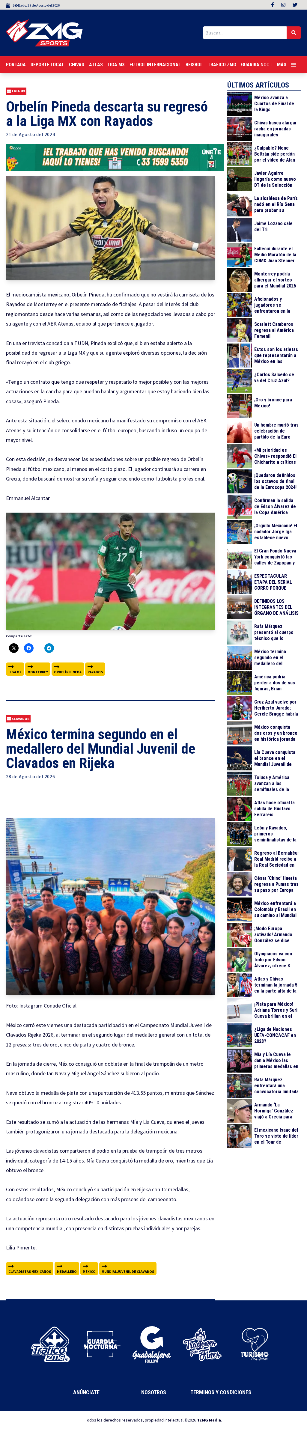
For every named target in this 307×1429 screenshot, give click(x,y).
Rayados (95, 672)
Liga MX (116, 64)
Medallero (67, 1271)
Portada (16, 64)
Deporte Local (47, 64)
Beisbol (194, 64)
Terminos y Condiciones (220, 1392)
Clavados (20, 718)
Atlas (96, 64)
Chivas (76, 64)
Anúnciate (86, 1392)
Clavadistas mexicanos (29, 1271)
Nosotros (153, 1392)
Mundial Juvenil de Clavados (128, 1271)
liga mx (15, 672)
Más (281, 64)
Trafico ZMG (221, 64)
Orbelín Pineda (68, 672)
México (89, 1271)
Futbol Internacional (155, 64)
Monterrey (38, 672)
